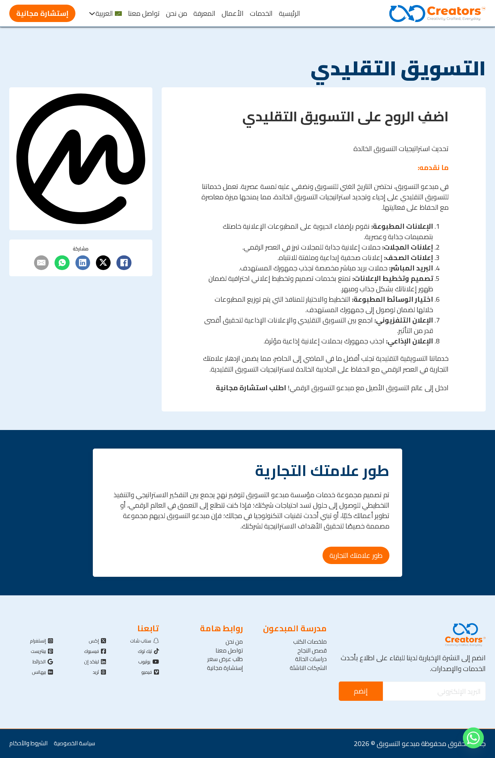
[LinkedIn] (82, 262)
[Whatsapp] (473, 737)
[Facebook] (123, 262)
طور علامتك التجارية (355, 555)
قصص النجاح (312, 650)
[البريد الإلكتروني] (41, 262)
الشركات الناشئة (308, 668)
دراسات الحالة (311, 659)
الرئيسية (289, 13)
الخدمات (261, 13)
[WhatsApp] (62, 262)
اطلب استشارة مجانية (250, 387)
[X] (103, 262)
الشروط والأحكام (28, 743)
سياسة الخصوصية (74, 743)
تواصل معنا (144, 13)
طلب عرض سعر (225, 659)
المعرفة (204, 13)
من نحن (176, 13)
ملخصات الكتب (310, 641)
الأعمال (233, 13)
